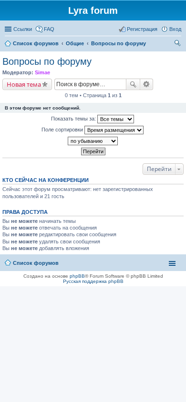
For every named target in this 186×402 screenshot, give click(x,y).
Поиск (133, 84)
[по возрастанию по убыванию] (93, 141)
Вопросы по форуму (47, 61)
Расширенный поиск (146, 84)
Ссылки (22, 29)
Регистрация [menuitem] (142, 29)
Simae (42, 72)
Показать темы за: (74, 118)
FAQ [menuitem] (49, 29)
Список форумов (36, 263)
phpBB (77, 276)
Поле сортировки (62, 129)
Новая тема (24, 84)
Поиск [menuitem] (178, 44)
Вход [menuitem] (175, 29)
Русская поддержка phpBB (93, 281)
